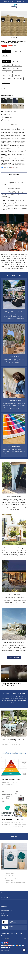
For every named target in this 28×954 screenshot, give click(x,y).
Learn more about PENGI (14, 657)
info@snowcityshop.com (6, 910)
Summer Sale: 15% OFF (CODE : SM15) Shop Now (14, 1)
